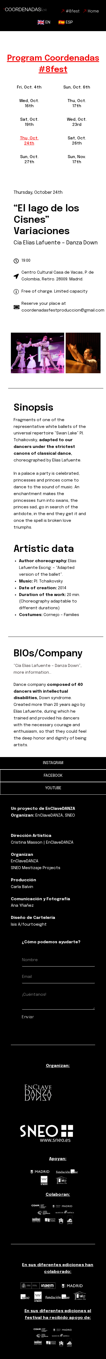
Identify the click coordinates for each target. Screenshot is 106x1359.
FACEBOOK (53, 776)
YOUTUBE (53, 788)
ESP (69, 22)
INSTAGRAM (53, 763)
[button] (29, 87)
